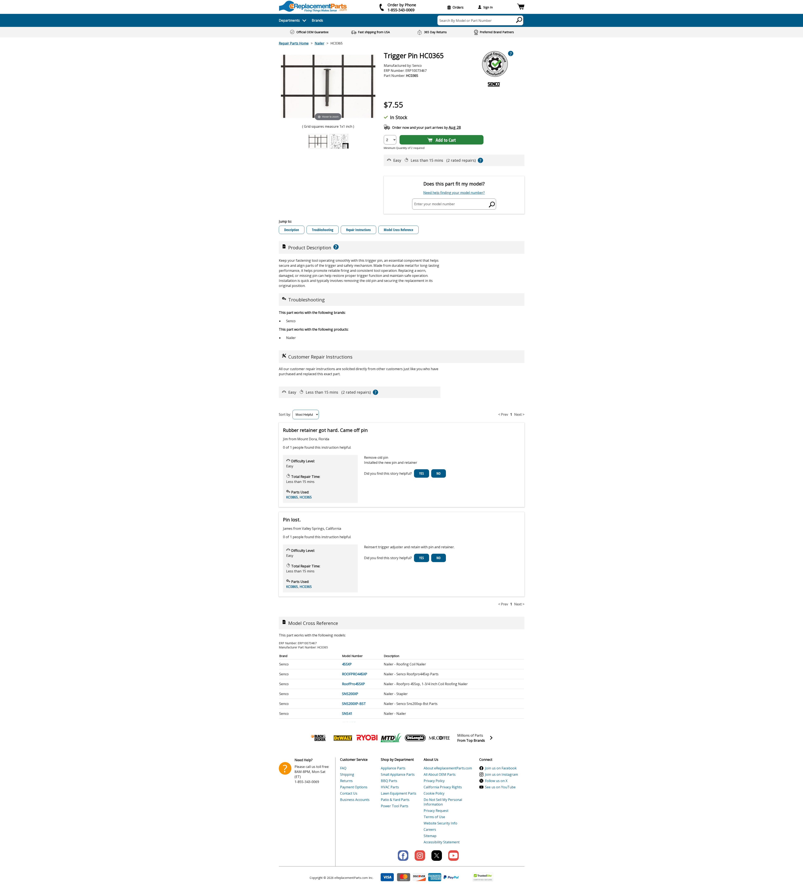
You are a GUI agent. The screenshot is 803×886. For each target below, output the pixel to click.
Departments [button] (289, 20)
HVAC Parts (390, 787)
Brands (317, 20)
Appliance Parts (393, 768)
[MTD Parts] (391, 738)
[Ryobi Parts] (366, 738)
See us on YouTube (500, 787)
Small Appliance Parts (398, 774)
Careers (430, 829)
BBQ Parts (389, 780)
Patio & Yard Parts (395, 799)
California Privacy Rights (443, 787)
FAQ (343, 768)
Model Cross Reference (398, 229)
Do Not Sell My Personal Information (443, 802)
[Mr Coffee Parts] (439, 738)
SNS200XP (350, 693)
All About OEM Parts (440, 774)
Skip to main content (401, 4)
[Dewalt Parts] (342, 738)
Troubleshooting (322, 229)
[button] (520, 7)
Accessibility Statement (442, 842)
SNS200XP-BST (354, 703)
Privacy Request (436, 810)
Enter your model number (434, 204)
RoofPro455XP (353, 684)
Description (291, 229)
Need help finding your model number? (454, 192)
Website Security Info (440, 823)
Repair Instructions (358, 229)
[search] (519, 20)
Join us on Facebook (501, 768)
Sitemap (430, 835)
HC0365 (306, 497)
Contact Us (348, 793)
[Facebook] (403, 855)
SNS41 (347, 713)
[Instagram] (420, 855)
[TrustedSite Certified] (482, 877)
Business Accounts (354, 799)
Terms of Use (434, 817)
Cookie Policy (434, 793)
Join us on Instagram (501, 774)
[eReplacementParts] (313, 6)
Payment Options (353, 787)
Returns (346, 780)
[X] (436, 855)
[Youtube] (453, 855)
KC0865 (292, 497)
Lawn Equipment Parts (398, 793)
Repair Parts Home (294, 43)
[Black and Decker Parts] (318, 738)
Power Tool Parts (394, 806)
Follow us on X (496, 780)
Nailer (319, 43)
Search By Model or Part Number (465, 20)
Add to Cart (446, 140)
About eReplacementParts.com (448, 768)
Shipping (347, 774)
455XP (347, 664)
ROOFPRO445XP (354, 674)
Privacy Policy (434, 780)
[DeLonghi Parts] (415, 738)
